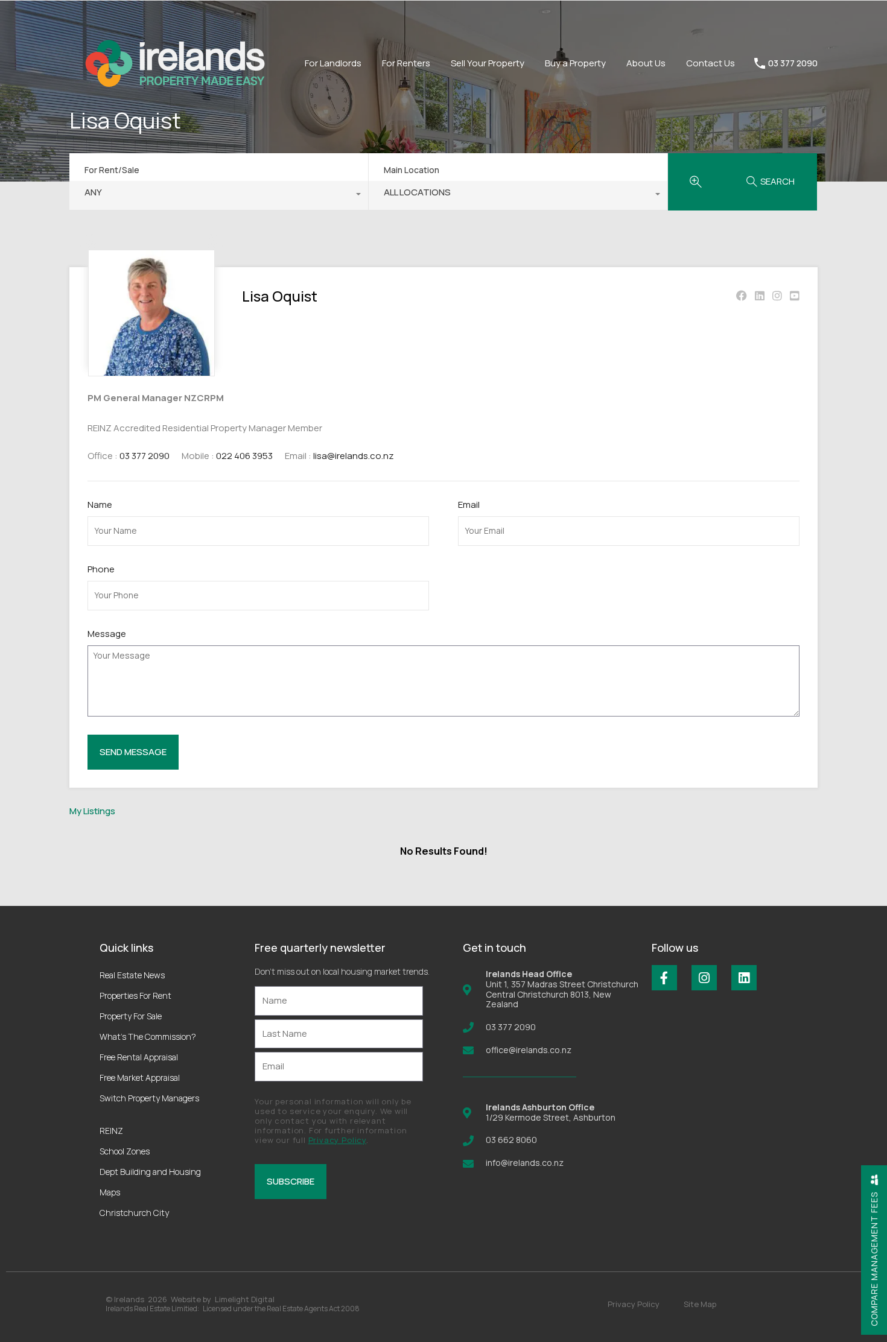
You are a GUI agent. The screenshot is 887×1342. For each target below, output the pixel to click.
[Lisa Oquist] (151, 370)
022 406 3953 (244, 455)
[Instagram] (704, 977)
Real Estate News (132, 975)
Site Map (700, 1304)
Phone (101, 569)
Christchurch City (134, 1212)
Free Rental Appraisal (139, 1057)
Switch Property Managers (149, 1098)
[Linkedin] (744, 977)
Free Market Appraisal (140, 1077)
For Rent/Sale (111, 170)
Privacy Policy (337, 1140)
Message (106, 633)
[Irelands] (175, 108)
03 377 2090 (793, 64)
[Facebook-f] (664, 977)
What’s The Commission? (148, 1036)
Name (99, 504)
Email (469, 504)
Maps (110, 1192)
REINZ (111, 1130)
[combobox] (218, 195)
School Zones (125, 1151)
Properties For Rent (135, 995)
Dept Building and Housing (150, 1171)
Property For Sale (131, 1016)
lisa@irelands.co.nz (353, 455)
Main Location (411, 170)
